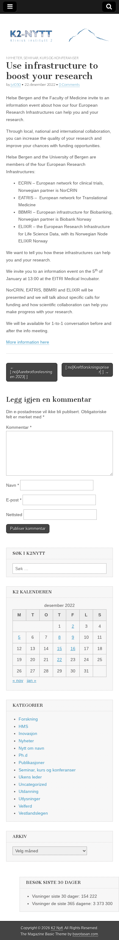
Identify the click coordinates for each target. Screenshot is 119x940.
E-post (13, 499)
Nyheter (14, 58)
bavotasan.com (85, 934)
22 (59, 659)
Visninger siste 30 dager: (56, 896)
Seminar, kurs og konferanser (51, 58)
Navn (12, 485)
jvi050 (16, 84)
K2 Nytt (57, 928)
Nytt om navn (31, 748)
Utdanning (28, 791)
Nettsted (14, 514)
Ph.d (23, 755)
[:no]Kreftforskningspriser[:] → (87, 370)
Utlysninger (29, 798)
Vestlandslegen (33, 813)
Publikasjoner (32, 762)
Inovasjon (28, 733)
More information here (27, 342)
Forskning (28, 719)
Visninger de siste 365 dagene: (62, 903)
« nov (18, 680)
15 (59, 648)
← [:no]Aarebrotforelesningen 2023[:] (31, 372)
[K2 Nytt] (59, 30)
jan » (31, 680)
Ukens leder (30, 776)
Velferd (25, 806)
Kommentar (18, 427)
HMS (23, 726)
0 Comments (69, 84)
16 (72, 648)
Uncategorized (33, 784)
